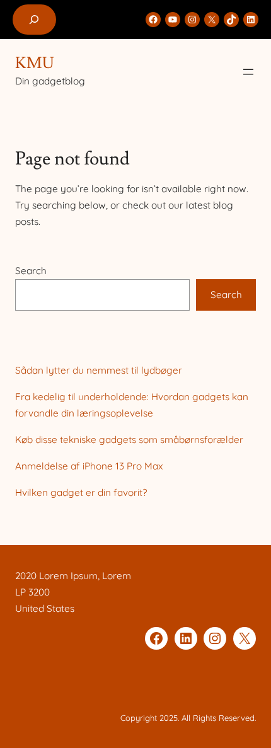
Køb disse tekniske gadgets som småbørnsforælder (129, 440)
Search (31, 271)
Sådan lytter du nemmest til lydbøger (98, 370)
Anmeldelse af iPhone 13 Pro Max (89, 466)
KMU (34, 63)
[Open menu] (248, 71)
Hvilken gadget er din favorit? (81, 492)
